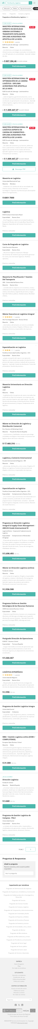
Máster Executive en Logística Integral (18, 314)
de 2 (21, 849)
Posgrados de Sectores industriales (18, 953)
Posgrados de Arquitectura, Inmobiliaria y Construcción (19, 892)
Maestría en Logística (11, 178)
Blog (19, 966)
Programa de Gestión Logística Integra (19, 706)
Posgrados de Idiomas (18, 930)
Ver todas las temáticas (19, 968)
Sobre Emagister (19, 964)
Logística (6, 212)
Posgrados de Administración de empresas (18, 888)
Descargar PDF (20, 169)
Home (4, 14)
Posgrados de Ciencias (18, 900)
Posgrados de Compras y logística (19, 907)
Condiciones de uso (19, 977)
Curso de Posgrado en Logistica (15, 244)
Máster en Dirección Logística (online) (18, 568)
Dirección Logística (10, 779)
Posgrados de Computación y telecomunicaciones (18, 910)
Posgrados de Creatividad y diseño (19, 913)
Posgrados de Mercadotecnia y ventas (18, 936)
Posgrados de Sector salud (18, 950)
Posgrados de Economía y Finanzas (18, 920)
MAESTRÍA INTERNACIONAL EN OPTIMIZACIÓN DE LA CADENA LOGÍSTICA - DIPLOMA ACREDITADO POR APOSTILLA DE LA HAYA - (15, 83)
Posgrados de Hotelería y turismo (18, 923)
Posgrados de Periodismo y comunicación (19, 940)
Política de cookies (19, 981)
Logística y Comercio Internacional (17, 458)
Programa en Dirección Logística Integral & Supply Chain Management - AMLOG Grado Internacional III (19, 525)
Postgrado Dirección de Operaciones (18, 638)
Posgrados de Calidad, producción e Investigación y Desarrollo (19, 896)
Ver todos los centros (19, 994)
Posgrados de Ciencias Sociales (19, 904)
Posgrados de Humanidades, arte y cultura (18, 927)
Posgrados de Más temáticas (18, 933)
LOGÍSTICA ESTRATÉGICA (13, 672)
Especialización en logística (14, 488)
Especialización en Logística (14, 347)
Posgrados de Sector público (18, 946)
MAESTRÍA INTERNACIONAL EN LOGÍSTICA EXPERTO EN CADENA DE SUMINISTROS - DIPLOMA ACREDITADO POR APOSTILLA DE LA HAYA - (15, 132)
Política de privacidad (19, 979)
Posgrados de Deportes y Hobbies (19, 917)
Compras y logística (24, 14)
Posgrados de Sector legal (18, 943)
